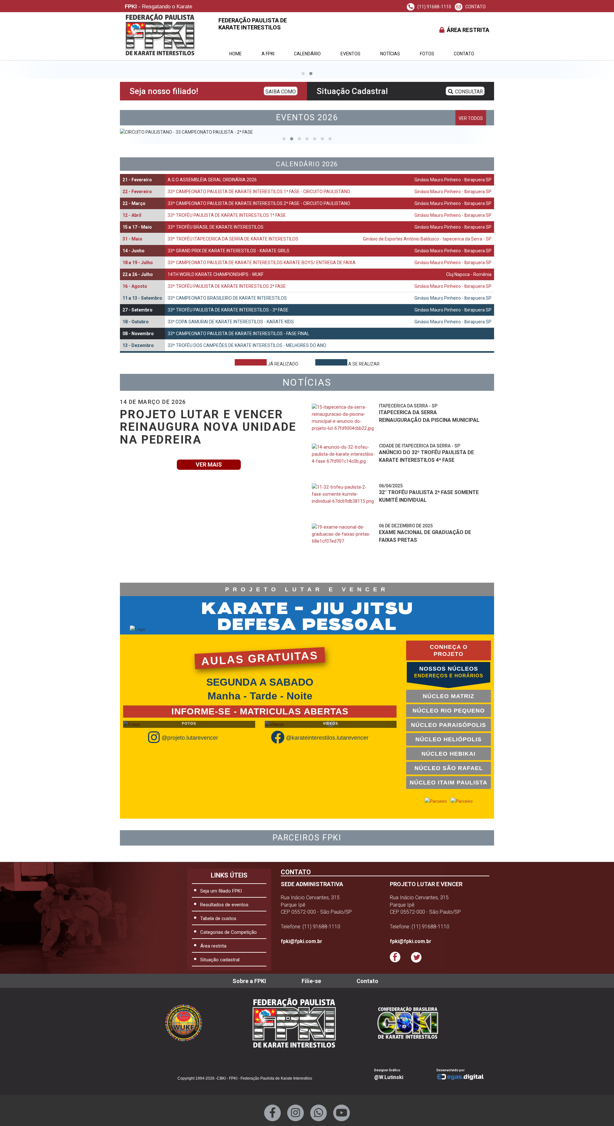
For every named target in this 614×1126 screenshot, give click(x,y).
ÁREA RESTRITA (467, 30)
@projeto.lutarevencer (189, 738)
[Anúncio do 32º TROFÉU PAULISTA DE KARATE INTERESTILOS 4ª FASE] (344, 461)
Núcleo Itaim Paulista (448, 782)
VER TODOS (471, 118)
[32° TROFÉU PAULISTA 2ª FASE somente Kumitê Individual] (344, 501)
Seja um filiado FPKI (221, 891)
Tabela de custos (218, 918)
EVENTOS (350, 53)
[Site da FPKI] (294, 1023)
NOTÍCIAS (390, 53)
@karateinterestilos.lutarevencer (327, 738)
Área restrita (213, 946)
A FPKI (268, 53)
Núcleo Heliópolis (448, 739)
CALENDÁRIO (307, 53)
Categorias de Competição (228, 932)
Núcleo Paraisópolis (448, 725)
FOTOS (427, 53)
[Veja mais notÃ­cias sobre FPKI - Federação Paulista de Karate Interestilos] (396, 568)
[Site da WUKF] (188, 1022)
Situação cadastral (220, 960)
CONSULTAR (468, 92)
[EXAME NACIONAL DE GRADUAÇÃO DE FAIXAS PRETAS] (344, 541)
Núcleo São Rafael (448, 768)
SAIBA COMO (280, 92)
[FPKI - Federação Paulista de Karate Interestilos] (413, 1023)
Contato (464, 53)
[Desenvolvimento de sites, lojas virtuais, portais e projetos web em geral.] (463, 1077)
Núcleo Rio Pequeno (449, 710)
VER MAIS (209, 464)
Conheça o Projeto (449, 650)
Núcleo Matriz (448, 696)
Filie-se (311, 981)
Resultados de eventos (224, 905)
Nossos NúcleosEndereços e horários (448, 671)
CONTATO (475, 6)
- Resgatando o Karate (158, 7)
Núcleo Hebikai (448, 754)
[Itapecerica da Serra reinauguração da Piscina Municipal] (344, 421)
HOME (235, 53)
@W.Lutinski (388, 1077)
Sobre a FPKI (249, 981)
